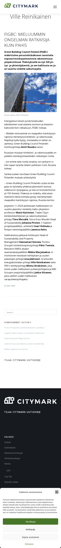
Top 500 (8, 476)
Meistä (7, 463)
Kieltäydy (30, 529)
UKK (8, 470)
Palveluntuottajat (12, 458)
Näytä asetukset (30, 537)
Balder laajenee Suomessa (16, 349)
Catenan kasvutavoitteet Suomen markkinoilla (24, 343)
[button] (56, 492)
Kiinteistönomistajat (13, 453)
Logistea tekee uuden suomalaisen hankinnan (24, 333)
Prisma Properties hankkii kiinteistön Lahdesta (24, 327)
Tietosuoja (29, 544)
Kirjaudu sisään (11, 482)
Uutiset (7, 442)
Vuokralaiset (9, 447)
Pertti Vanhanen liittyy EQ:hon (17, 338)
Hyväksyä (30, 521)
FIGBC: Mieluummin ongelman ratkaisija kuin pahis (27, 39)
